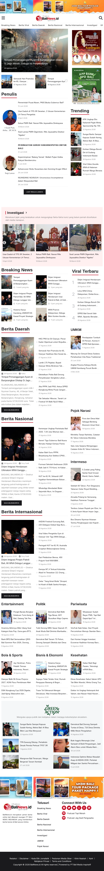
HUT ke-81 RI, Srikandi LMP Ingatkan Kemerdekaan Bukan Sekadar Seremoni (52, 479)
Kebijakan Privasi (41, 861)
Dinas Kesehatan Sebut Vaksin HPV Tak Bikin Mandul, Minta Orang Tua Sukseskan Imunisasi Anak (86, 682)
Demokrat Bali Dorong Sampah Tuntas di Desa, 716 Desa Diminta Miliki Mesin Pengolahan (85, 727)
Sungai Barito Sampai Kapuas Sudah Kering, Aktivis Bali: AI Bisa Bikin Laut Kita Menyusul (92, 140)
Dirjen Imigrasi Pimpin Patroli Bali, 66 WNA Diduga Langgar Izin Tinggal (15, 563)
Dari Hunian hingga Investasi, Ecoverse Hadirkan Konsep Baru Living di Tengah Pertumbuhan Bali (85, 642)
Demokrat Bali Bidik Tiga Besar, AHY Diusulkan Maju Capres (58, 615)
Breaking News (8, 25)
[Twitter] (69, 808)
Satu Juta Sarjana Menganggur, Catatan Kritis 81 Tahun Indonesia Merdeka (85, 449)
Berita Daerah (38, 25)
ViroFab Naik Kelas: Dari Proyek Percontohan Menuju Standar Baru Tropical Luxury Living (85, 631)
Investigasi (92, 25)
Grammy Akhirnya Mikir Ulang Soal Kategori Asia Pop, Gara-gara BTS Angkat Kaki (16, 631)
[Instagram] (84, 808)
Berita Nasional (55, 25)
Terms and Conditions (61, 861)
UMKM (40, 841)
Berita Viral (24, 25)
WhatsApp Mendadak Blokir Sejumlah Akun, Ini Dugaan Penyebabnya (50, 491)
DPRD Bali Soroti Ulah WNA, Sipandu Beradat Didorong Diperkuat (87, 316)
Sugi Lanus (9, 173)
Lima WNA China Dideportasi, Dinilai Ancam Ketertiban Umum (89, 294)
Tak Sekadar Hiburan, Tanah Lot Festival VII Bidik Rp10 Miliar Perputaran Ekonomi (52, 401)
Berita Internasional (75, 25)
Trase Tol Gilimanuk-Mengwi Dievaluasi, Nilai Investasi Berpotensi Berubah (51, 693)
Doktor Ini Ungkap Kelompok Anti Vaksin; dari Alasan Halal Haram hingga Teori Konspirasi (85, 693)
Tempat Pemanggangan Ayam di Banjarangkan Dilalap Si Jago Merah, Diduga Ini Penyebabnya (17, 380)
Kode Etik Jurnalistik (40, 858)
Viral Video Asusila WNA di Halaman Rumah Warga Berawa (92, 167)
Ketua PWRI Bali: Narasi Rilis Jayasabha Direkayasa (40, 123)
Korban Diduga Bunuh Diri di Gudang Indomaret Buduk (92, 152)
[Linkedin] (89, 808)
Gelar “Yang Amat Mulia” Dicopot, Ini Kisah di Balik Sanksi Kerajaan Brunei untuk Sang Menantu (53, 584)
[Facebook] (64, 808)
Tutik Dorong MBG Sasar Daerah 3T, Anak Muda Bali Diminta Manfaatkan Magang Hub (51, 631)
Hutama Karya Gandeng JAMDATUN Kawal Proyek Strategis (23, 313)
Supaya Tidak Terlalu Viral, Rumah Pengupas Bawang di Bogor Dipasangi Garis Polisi (51, 682)
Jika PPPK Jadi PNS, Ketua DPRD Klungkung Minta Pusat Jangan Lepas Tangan (53, 389)
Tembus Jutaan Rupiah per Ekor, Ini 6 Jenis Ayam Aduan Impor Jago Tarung (86, 511)
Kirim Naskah (80, 858)
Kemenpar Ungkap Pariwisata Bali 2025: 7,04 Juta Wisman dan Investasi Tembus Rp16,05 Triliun (53, 431)
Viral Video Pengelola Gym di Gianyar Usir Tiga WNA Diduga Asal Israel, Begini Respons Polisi (53, 536)
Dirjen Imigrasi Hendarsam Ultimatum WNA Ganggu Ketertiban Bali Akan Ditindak (57, 283)
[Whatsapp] (79, 808)
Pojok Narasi (43, 846)
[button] (3, 80)
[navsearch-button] (101, 18)
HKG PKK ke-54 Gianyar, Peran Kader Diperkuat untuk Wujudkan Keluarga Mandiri (53, 342)
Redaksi (13, 858)
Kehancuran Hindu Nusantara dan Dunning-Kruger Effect (42, 169)
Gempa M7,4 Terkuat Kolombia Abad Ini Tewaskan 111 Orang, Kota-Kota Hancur (52, 572)
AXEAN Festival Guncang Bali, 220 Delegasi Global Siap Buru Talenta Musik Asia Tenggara (52, 524)
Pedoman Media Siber (62, 858)
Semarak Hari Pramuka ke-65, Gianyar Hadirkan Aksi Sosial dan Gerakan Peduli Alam (53, 354)
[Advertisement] (87, 192)
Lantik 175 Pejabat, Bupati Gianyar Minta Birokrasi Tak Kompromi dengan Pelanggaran (52, 366)
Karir (91, 858)
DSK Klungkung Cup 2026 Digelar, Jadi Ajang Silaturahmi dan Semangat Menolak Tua (16, 693)
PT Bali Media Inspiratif (80, 864)
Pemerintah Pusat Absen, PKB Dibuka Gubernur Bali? (41, 102)
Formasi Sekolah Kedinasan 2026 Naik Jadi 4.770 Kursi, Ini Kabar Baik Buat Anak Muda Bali (53, 467)
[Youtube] (74, 808)
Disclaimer (24, 858)
